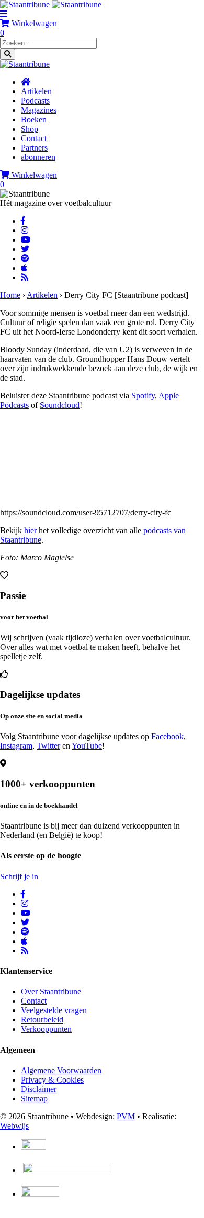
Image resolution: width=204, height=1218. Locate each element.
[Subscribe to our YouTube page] (25, 239)
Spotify (143, 395)
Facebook (167, 736)
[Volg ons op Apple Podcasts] (24, 267)
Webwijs (14, 1125)
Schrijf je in (19, 876)
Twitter (48, 745)
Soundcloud (60, 404)
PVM (126, 1116)
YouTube (87, 745)
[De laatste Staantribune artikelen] (24, 277)
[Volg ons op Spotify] (25, 258)
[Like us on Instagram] (24, 230)
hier (30, 530)
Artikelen (42, 295)
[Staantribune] (50, 4)
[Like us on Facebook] (23, 220)
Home (10, 295)
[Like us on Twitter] (25, 249)
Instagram (16, 745)
